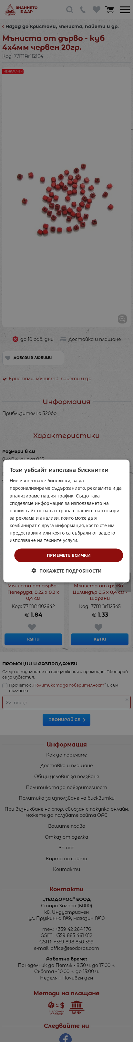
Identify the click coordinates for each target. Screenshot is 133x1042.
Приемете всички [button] (69, 555)
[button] (67, 570)
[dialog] (66, 521)
